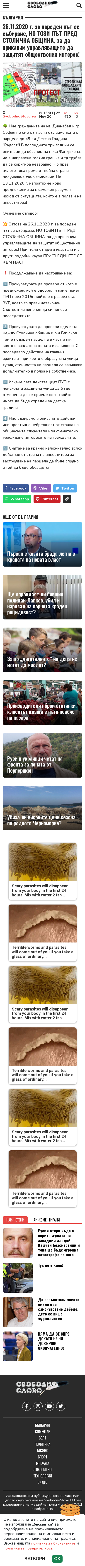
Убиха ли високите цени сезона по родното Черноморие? (41, 820)
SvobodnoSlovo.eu (19, 116)
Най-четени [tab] (15, 1220)
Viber (44, 488)
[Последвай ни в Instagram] (38, 1406)
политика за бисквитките (53, 1543)
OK (57, 1559)
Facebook (18, 488)
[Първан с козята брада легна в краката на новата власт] (42, 544)
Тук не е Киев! (50, 1265)
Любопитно (42, 1469)
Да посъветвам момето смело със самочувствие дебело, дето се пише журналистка (58, 1308)
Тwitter (68, 488)
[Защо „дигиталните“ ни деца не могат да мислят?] (42, 650)
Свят (42, 1438)
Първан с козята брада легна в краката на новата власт (41, 556)
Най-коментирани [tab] (46, 1220)
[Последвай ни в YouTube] (49, 1406)
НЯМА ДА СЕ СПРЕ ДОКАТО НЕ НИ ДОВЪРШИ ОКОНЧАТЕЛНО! (53, 1341)
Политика (42, 1444)
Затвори (35, 1559)
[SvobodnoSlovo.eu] (42, 1389)
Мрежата (42, 1463)
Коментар (42, 1431)
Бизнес (42, 1450)
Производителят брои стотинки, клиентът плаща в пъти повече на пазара (42, 711)
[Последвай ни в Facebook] (26, 1406)
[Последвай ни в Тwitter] (60, 1406)
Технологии (42, 1476)
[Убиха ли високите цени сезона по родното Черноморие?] (42, 808)
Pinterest (50, 499)
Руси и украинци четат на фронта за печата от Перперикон (35, 764)
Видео (42, 1482)
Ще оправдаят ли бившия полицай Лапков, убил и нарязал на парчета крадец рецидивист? (37, 603)
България (13, 17)
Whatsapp (19, 499)
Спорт (42, 1457)
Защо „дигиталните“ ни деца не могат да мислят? (42, 662)
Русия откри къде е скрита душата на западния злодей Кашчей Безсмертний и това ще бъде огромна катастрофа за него (59, 1242)
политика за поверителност (27, 1548)
